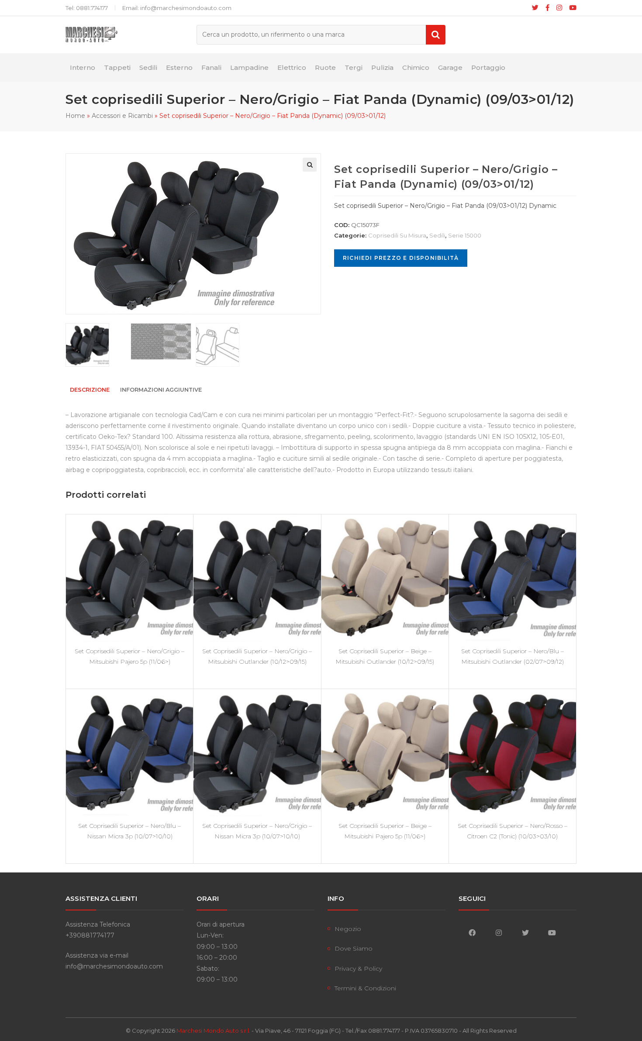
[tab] (90, 390)
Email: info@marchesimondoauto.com (176, 7)
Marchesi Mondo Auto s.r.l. (213, 1030)
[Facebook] (547, 7)
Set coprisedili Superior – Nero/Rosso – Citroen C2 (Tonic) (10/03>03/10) (512, 831)
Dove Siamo (354, 948)
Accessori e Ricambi (122, 116)
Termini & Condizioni (365, 988)
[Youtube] (571, 7)
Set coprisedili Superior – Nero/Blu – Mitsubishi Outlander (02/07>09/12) (512, 656)
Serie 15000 (464, 235)
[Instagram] (559, 7)
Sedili (437, 235)
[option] (96, 345)
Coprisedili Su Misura (397, 235)
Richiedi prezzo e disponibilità (401, 258)
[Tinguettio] (535, 7)
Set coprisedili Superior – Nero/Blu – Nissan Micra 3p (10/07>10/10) (129, 831)
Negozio (348, 929)
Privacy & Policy (358, 968)
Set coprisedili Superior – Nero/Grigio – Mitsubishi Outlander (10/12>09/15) (257, 656)
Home (75, 116)
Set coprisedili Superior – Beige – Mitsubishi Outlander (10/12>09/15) (384, 656)
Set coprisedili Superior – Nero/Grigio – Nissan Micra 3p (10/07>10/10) (257, 831)
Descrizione (90, 389)
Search (435, 35)
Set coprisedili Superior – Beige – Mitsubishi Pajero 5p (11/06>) (384, 831)
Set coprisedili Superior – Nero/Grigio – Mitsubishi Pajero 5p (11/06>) (129, 656)
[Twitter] (525, 932)
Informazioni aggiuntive (161, 389)
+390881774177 (90, 935)
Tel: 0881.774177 (87, 7)
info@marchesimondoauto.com (114, 966)
